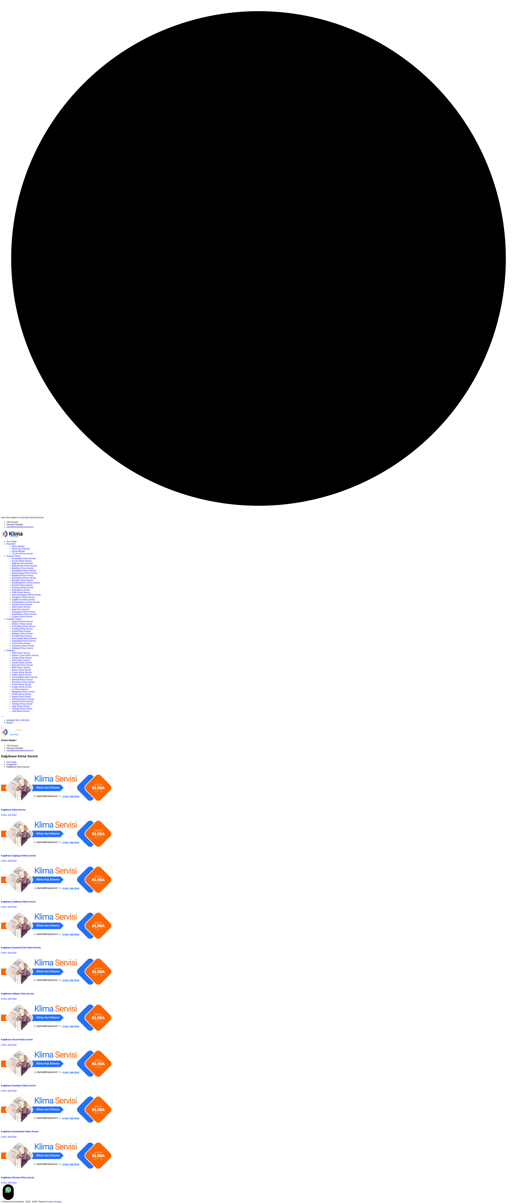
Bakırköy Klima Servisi (22, 568)
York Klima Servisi (20, 711)
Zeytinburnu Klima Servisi (24, 614)
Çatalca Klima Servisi (22, 616)
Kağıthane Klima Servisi (23, 599)
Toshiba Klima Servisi (22, 704)
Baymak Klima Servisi (22, 665)
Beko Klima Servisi (21, 667)
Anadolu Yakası (14, 619)
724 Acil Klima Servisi (22, 553)
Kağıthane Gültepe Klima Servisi (17, 994)
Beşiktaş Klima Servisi (22, 575)
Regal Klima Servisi (21, 696)
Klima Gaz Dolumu (21, 549)
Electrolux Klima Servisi (23, 682)
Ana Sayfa (11, 541)
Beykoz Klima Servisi (22, 624)
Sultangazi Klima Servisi (23, 612)
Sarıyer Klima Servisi (22, 604)
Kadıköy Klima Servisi (22, 629)
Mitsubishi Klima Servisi (23, 692)
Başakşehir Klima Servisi (24, 570)
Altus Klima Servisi (21, 660)
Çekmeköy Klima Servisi (23, 626)
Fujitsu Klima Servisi (22, 687)
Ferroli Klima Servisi (21, 684)
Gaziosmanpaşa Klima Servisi (26, 595)
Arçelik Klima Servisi (22, 663)
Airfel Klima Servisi (21, 653)
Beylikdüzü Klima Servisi (24, 578)
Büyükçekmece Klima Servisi (26, 583)
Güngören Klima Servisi (23, 597)
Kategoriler (11, 764)
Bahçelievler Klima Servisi (24, 566)
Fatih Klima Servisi (21, 592)
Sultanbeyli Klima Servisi (24, 641)
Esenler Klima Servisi (22, 585)
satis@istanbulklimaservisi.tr (20, 527)
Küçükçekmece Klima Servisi (26, 602)
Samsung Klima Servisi (23, 699)
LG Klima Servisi (20, 689)
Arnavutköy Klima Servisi (24, 558)
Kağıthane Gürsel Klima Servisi (17, 1039)
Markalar (10, 650)
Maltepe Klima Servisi (22, 633)
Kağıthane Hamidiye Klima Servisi (18, 1085)
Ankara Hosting (54, 1201)
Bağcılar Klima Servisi (22, 563)
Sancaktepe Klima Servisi (24, 638)
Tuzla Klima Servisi (21, 643)
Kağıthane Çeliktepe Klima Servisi (18, 902)
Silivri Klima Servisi (21, 607)
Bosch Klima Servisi (21, 670)
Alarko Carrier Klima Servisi (25, 655)
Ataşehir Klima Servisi (22, 621)
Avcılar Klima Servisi (22, 561)
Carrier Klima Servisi (22, 672)
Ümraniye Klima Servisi (23, 646)
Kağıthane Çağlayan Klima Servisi (18, 856)
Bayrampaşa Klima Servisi (24, 573)
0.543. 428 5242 (21, 720)
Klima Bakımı (18, 546)
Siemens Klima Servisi (23, 701)
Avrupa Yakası (13, 556)
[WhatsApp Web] (8, 1192)
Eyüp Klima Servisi (21, 590)
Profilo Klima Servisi (21, 694)
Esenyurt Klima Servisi (23, 587)
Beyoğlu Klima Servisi (22, 580)
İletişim (9, 723)
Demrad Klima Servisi (22, 679)
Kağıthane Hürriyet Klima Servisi (17, 1177)
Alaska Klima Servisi (22, 658)
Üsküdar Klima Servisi (22, 648)
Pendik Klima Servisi (22, 636)
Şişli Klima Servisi (20, 609)
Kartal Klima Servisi (21, 631)
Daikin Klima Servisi (21, 675)
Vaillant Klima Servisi (22, 709)
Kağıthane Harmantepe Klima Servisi (20, 1131)
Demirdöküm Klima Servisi (24, 677)
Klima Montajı (18, 551)
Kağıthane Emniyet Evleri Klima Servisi (21, 947)
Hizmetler (11, 544)
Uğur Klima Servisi (21, 706)
